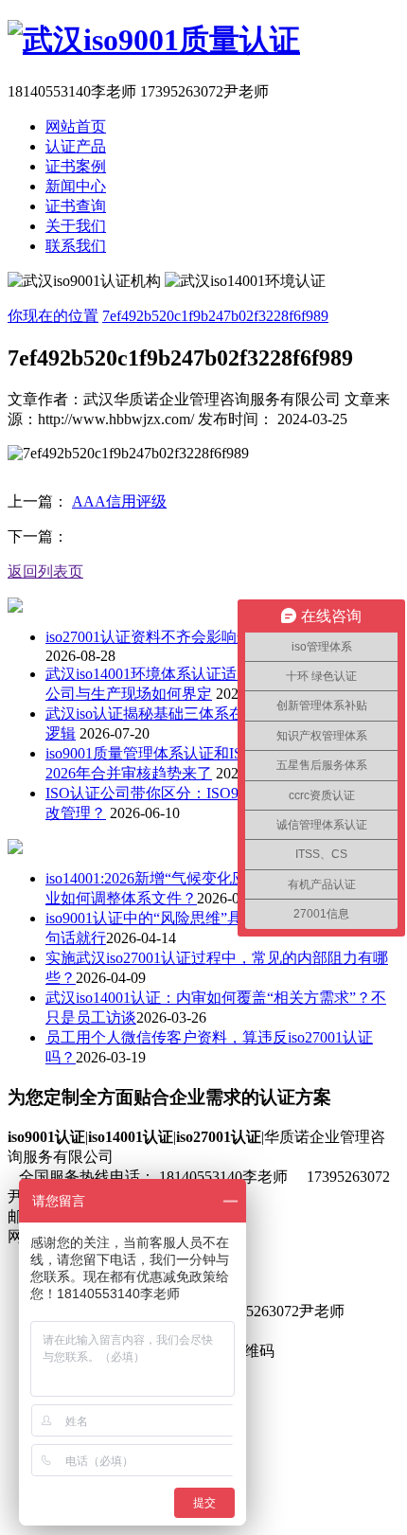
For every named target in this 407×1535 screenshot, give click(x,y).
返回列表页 (45, 571)
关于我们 (75, 226)
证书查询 (75, 206)
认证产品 (75, 146)
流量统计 (274, 1236)
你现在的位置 (53, 316)
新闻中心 (75, 186)
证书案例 (75, 166)
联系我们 (75, 246)
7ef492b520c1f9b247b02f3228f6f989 (215, 316)
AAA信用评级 (119, 501)
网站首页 (75, 126)
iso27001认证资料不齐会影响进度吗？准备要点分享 (216, 637)
